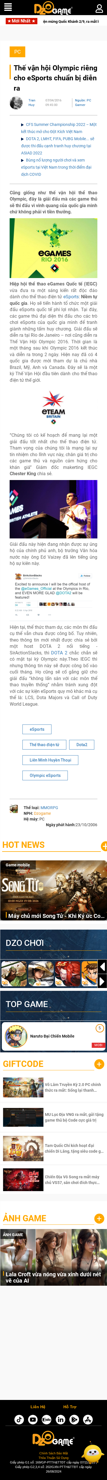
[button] (102, 981)
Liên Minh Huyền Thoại (50, 760)
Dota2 (81, 744)
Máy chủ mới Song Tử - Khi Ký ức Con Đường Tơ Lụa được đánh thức (56, 916)
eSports (71, 296)
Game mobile (18, 865)
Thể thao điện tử (44, 744)
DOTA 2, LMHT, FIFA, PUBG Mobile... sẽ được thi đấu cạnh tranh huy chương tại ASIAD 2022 (57, 145)
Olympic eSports (45, 775)
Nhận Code (66, 1087)
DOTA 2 (59, 653)
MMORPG (49, 807)
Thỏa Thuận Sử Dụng (53, 1457)
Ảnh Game (24, 1218)
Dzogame (42, 813)
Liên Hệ (38, 1407)
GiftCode (23, 1064)
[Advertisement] (53, 1344)
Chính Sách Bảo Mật (53, 1453)
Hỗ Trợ (69, 1407)
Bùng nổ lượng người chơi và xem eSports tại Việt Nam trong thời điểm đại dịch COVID (56, 167)
